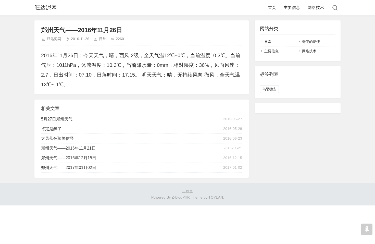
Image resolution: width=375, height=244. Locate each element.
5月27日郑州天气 (56, 119)
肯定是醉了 (51, 129)
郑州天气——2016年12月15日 (68, 158)
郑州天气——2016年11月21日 (68, 148)
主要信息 (292, 7)
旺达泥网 (45, 7)
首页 (272, 7)
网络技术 (316, 7)
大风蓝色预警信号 (57, 138)
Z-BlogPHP (180, 197)
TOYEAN (215, 197)
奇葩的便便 (311, 42)
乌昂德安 (269, 89)
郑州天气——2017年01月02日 (68, 167)
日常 (102, 39)
